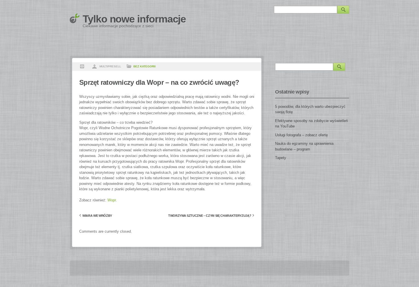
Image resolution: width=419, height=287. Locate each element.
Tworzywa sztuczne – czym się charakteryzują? (209, 215)
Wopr (111, 200)
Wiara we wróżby (97, 215)
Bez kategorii (144, 66)
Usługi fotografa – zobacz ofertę (301, 135)
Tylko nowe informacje (134, 19)
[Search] (343, 10)
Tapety (280, 158)
